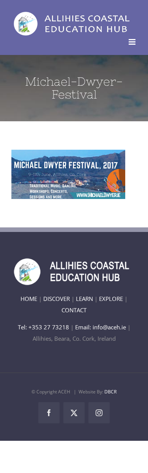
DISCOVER (56, 298)
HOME (28, 298)
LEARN (84, 298)
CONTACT (74, 310)
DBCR (110, 391)
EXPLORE (111, 298)
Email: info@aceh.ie (100, 327)
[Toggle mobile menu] (133, 42)
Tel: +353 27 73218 (44, 327)
